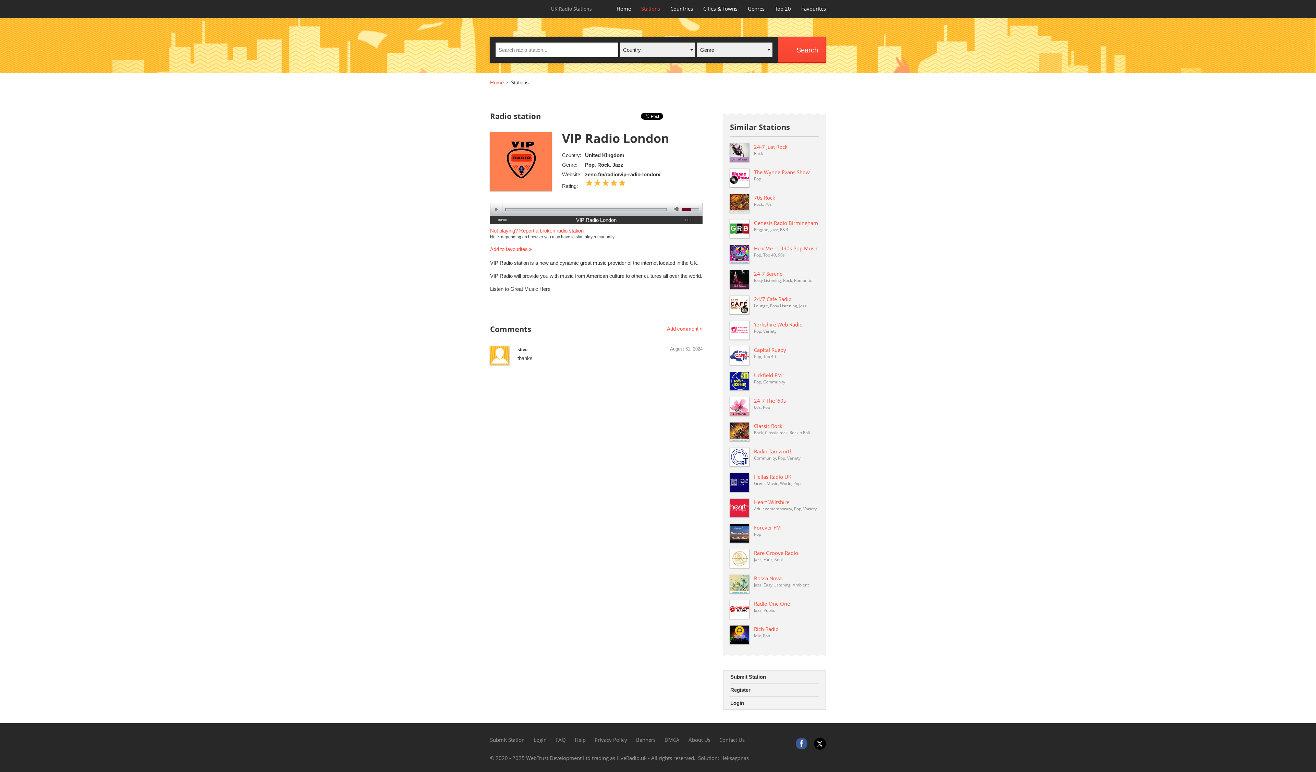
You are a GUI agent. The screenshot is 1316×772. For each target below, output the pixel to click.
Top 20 (783, 8)
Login (737, 703)
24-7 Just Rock (771, 146)
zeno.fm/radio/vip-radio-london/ (622, 174)
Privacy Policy (611, 739)
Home (624, 8)
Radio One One (772, 603)
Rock (603, 165)
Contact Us (732, 739)
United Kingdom (604, 155)
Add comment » (685, 329)
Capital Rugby (770, 349)
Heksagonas (734, 758)
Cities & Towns (720, 8)
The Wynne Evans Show (782, 172)
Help (580, 739)
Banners (646, 739)
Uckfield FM (768, 375)
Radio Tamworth (773, 451)
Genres (756, 8)
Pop (590, 165)
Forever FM (767, 527)
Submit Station (748, 677)
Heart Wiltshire (771, 502)
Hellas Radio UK (772, 476)
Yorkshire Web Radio (778, 324)
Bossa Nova (768, 578)
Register (740, 690)
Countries (681, 8)
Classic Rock (768, 426)
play (496, 209)
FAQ (561, 739)
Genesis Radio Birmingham (786, 222)
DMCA (672, 739)
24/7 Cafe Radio (773, 299)
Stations (650, 8)
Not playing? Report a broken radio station (537, 231)
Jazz (617, 165)
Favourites (813, 8)
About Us (699, 739)
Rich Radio (766, 629)
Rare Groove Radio (776, 552)
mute (676, 209)
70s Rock (764, 197)
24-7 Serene (768, 273)
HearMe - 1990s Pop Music (786, 248)
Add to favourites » (511, 249)
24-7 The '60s (770, 400)
